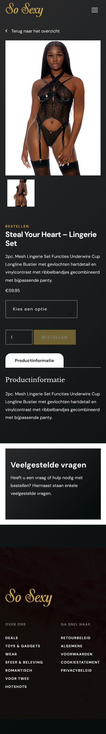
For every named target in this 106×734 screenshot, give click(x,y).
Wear (11, 654)
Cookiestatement (80, 662)
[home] (24, 10)
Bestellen (55, 337)
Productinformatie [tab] (34, 360)
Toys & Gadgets (22, 646)
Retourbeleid (76, 638)
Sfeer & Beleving (24, 662)
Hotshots (16, 687)
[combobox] (41, 309)
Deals (11, 638)
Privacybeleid (76, 670)
